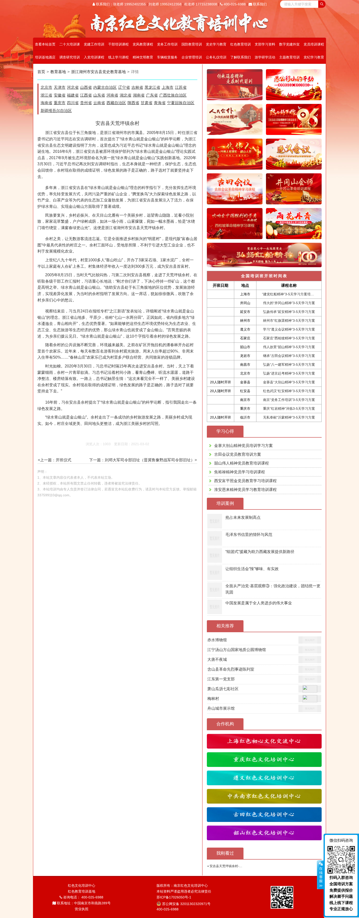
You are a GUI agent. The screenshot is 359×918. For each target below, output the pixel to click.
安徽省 (59, 95)
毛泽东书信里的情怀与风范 (248, 534)
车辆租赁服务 (167, 57)
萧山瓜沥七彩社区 (223, 689)
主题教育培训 (289, 57)
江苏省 (181, 87)
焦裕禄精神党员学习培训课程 (239, 472)
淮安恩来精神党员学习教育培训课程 (245, 489)
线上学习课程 (118, 57)
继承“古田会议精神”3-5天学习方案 (289, 356)
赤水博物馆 (217, 640)
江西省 (86, 95)
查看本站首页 (45, 44)
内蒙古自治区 (105, 87)
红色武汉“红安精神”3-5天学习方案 (289, 391)
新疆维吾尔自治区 (56, 111)
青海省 (160, 103)
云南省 (99, 103)
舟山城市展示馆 (221, 708)
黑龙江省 (152, 87)
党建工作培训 (94, 44)
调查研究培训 (69, 57)
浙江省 (46, 95)
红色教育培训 (240, 44)
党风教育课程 (143, 44)
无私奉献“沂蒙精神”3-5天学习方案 (289, 417)
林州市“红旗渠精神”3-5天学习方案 (289, 320)
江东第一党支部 (221, 679)
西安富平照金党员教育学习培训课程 (245, 481)
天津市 (59, 87)
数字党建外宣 (289, 44)
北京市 (46, 87)
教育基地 (58, 72)
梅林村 (213, 699)
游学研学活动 (265, 57)
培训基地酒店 (45, 57)
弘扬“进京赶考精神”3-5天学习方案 (289, 373)
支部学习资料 (265, 44)
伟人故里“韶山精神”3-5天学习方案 (289, 347)
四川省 (73, 103)
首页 (41, 72)
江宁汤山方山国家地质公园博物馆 (236, 650)
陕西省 (133, 103)
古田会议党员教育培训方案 (237, 454)
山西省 (86, 87)
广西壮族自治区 (173, 95)
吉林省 (137, 87)
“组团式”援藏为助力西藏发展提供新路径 (259, 552)
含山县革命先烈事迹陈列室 (230, 669)
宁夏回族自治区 (180, 103)
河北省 (73, 87)
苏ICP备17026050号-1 (174, 897)
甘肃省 (146, 103)
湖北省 (125, 95)
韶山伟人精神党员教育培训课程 (241, 463)
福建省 (73, 95)
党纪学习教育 (314, 57)
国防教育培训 (191, 44)
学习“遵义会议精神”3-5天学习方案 (289, 329)
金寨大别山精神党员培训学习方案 (243, 445)
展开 (320, 875)
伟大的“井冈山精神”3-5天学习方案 (289, 303)
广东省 (152, 95)
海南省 (46, 103)
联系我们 (259, 4)
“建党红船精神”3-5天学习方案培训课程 (291, 294)
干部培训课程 (118, 44)
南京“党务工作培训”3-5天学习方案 (289, 400)
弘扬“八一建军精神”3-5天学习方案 (289, 364)
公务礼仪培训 (216, 57)
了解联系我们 (240, 57)
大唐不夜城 (217, 659)
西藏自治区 (116, 103)
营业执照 (81, 909)
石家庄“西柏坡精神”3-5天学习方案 (289, 338)
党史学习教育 (216, 44)
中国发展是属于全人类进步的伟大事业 (258, 603)
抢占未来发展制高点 (243, 517)
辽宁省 (124, 87)
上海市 (167, 87)
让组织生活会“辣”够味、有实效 (252, 569)
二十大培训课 (69, 44)
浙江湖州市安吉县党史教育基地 (98, 72)
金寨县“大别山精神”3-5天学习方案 (289, 382)
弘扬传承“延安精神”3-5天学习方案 (289, 312)
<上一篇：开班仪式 (54, 460)
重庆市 (59, 103)
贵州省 (86, 103)
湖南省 (139, 95)
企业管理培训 (191, 57)
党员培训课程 (314, 44)
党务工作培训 (167, 44)
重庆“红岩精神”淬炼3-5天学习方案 (289, 408)
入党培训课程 (94, 57)
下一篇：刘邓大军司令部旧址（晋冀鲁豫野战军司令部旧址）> (143, 460)
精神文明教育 (143, 57)
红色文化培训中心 (81, 885)
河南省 (112, 95)
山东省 (99, 95)
